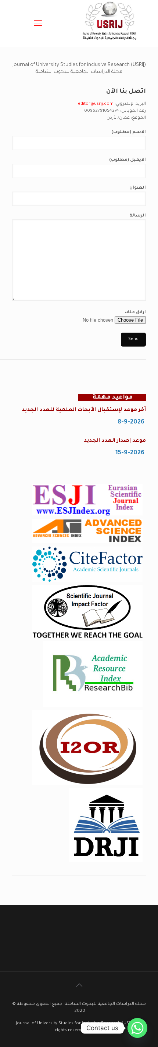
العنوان (137, 188)
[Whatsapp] (137, 1028)
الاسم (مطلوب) (128, 132)
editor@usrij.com (96, 104)
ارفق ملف (135, 312)
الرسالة (137, 216)
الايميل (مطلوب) (127, 160)
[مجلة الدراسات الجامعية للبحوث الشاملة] (110, 43)
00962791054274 (101, 111)
